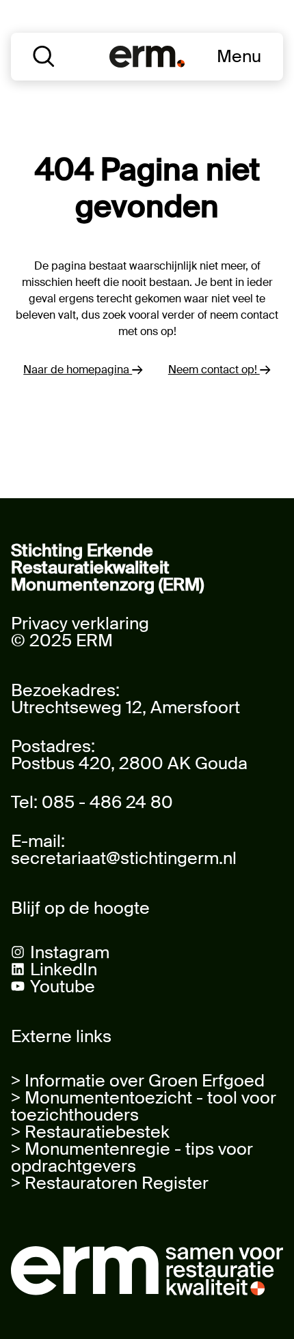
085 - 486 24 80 (107, 802)
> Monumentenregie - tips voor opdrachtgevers (132, 1157)
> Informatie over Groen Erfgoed (138, 1080)
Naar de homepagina (77, 369)
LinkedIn (63, 969)
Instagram (69, 952)
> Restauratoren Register (110, 1183)
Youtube (62, 986)
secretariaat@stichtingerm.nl (124, 858)
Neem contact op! (214, 369)
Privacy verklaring (80, 623)
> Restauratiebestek (90, 1132)
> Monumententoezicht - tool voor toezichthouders (143, 1106)
